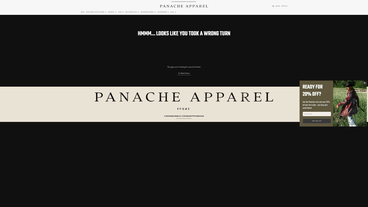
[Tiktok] (186, 108)
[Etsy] (188, 108)
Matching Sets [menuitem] (131, 12)
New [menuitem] (82, 12)
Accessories (162, 12)
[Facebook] (177, 108)
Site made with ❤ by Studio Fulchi (193, 116)
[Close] (364, 82)
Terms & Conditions (187, 118)
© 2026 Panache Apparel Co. (172, 116)
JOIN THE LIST (317, 121)
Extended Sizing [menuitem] (147, 12)
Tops (120, 12)
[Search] (273, 6)
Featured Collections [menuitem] (95, 12)
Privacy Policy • (179, 118)
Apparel (111, 12)
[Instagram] (183, 108)
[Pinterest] (180, 108)
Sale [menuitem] (173, 12)
